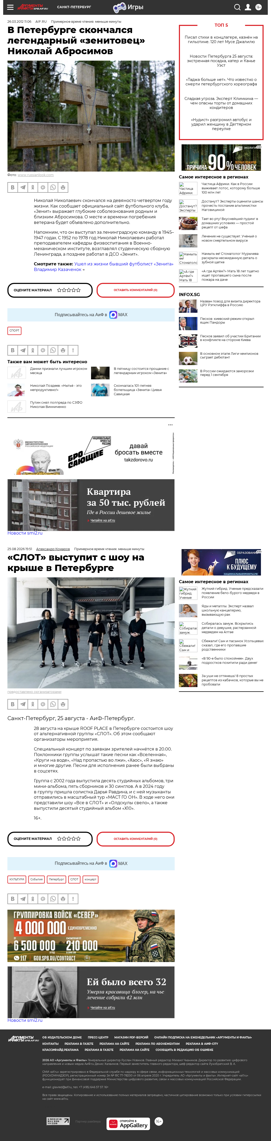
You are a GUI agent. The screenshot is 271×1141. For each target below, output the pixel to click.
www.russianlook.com (36, 175)
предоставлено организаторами (34, 692)
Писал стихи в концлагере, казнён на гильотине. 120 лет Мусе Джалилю (221, 39)
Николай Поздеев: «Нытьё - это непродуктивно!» (56, 388)
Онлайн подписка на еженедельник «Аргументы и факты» (203, 1037)
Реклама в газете (79, 1044)
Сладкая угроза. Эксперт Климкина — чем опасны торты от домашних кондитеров (221, 103)
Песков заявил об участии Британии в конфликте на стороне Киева (230, 338)
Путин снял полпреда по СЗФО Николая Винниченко (56, 405)
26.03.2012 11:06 (19, 22)
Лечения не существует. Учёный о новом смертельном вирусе (229, 238)
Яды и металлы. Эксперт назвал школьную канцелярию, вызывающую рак (228, 610)
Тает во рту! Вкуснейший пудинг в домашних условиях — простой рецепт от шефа (230, 223)
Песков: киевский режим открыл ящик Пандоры (227, 320)
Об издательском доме (62, 1037)
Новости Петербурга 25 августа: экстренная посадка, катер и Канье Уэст (221, 61)
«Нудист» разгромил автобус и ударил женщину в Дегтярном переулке (221, 124)
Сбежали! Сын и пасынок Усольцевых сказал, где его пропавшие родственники (233, 645)
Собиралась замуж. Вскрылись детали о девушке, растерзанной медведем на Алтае (229, 628)
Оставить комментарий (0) (135, 290)
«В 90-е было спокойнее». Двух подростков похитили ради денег (230, 660)
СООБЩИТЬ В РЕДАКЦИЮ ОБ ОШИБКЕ (184, 1050)
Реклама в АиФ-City (202, 1044)
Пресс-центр (98, 1037)
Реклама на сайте (114, 1044)
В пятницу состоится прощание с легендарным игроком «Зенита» (141, 371)
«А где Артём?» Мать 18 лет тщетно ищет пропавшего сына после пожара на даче (230, 275)
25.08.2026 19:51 (19, 549)
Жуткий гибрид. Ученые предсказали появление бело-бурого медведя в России (232, 593)
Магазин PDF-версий (131, 1037)
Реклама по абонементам (158, 1044)
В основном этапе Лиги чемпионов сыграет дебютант (229, 355)
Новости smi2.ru (25, 533)
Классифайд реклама (60, 1050)
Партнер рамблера (88, 1121)
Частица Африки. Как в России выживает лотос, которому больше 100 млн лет (231, 188)
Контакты (50, 1044)
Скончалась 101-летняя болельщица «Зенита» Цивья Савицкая (138, 390)
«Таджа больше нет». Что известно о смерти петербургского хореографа (221, 81)
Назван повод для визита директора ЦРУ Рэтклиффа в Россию (230, 303)
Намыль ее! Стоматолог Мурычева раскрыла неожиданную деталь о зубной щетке (230, 258)
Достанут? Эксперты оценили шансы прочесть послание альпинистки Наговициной (232, 205)
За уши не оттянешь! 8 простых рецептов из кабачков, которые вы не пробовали (232, 680)
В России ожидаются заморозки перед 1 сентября (227, 373)
